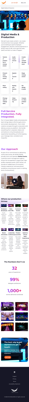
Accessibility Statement (14, 384)
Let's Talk (13, 2)
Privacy (14, 379)
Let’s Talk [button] (7, 357)
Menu (22, 2)
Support (14, 376)
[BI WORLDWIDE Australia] (3, 2)
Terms (14, 381)
